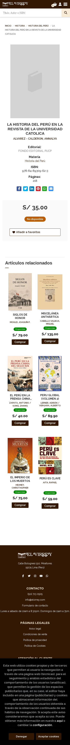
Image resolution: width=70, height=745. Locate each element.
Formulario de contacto (35, 605)
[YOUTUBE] (40, 575)
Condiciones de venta (35, 634)
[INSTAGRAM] (35, 575)
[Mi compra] (55, 4)
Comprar (20, 342)
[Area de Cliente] (60, 4)
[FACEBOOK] (23, 575)
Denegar (21, 736)
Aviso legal (35, 628)
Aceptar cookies (48, 736)
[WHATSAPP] (46, 575)
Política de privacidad (35, 640)
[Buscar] (66, 12)
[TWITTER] (29, 575)
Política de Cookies (35, 645)
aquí (60, 720)
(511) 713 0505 (35, 594)
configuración (42, 725)
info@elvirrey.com (35, 599)
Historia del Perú (38, 26)
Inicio (8, 26)
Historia (20, 26)
